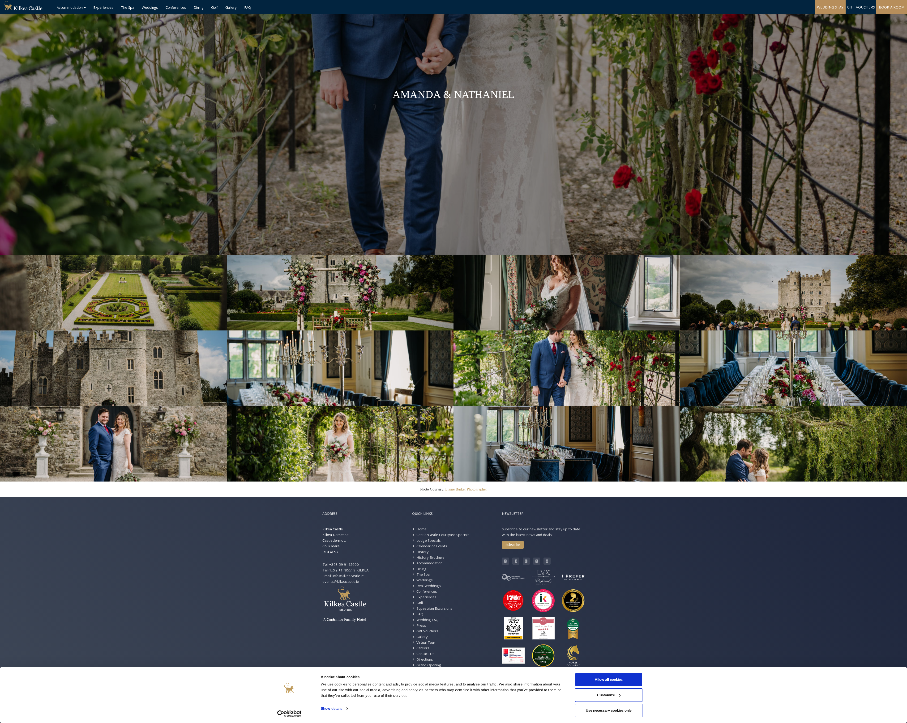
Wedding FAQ (427, 619)
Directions (424, 659)
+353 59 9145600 (344, 564)
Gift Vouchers (427, 631)
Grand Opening (428, 665)
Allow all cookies (609, 679)
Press (421, 625)
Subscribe (512, 544)
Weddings (150, 7)
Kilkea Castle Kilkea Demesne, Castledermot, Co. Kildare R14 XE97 (336, 540)
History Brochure (430, 557)
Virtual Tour (425, 642)
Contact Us (425, 653)
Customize (606, 695)
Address (330, 513)
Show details (331, 708)
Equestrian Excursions (434, 608)
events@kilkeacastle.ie (340, 581)
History (422, 551)
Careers (422, 648)
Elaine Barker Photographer (466, 489)
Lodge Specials (428, 540)
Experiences (103, 7)
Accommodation (70, 7)
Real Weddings (428, 585)
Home (421, 529)
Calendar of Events (431, 546)
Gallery (231, 7)
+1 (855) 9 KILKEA (353, 570)
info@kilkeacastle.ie (348, 575)
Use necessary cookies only (609, 710)
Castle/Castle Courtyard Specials (442, 534)
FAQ (247, 7)
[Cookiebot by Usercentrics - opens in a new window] (289, 713)
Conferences (176, 7)
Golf (214, 7)
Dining (199, 7)
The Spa (127, 7)
